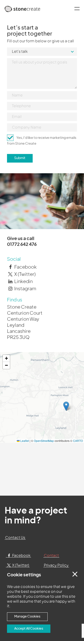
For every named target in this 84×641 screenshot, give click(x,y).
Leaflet (24, 441)
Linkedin (23, 281)
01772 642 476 (22, 244)
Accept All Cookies (28, 628)
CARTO (78, 441)
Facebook (25, 267)
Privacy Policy (56, 565)
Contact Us (15, 538)
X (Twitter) (25, 274)
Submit (19, 158)
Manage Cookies (27, 616)
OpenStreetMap (44, 441)
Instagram (25, 289)
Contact (51, 556)
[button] (66, 406)
